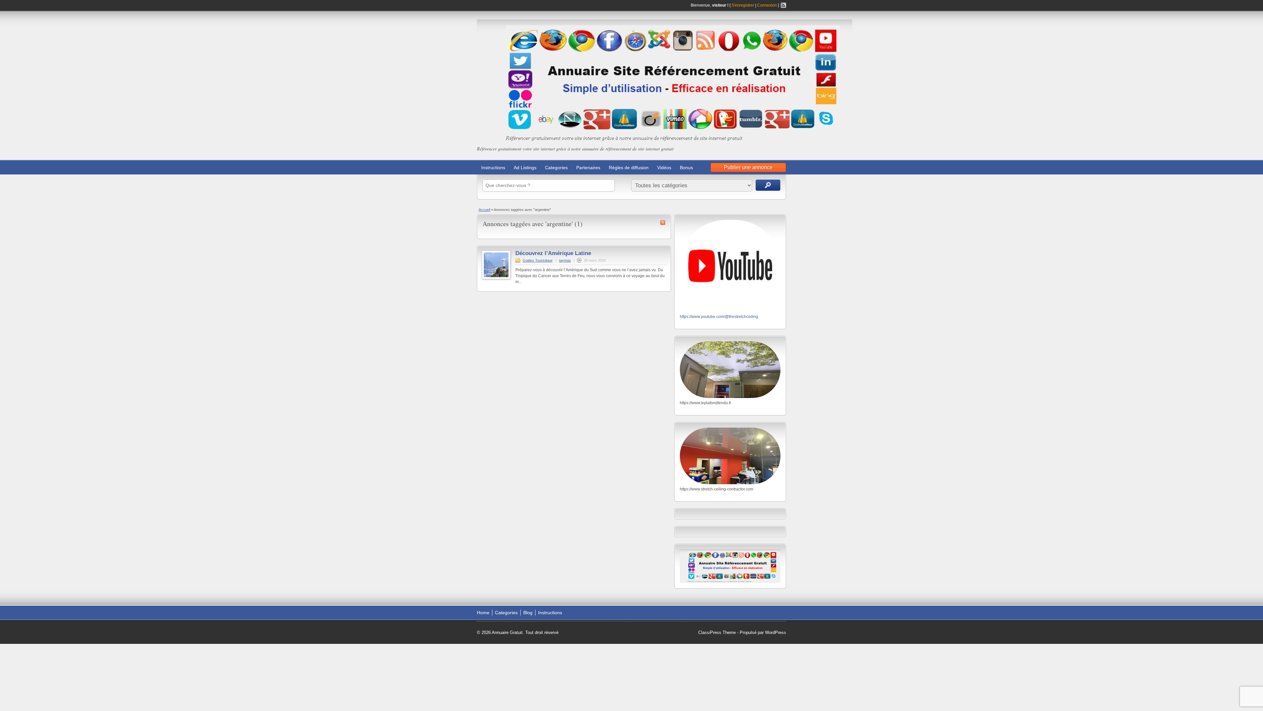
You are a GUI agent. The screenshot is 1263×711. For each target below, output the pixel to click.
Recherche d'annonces (767, 185)
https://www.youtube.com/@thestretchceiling (719, 316)
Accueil (484, 210)
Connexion (767, 5)
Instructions (493, 167)
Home (483, 612)
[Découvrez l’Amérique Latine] (496, 278)
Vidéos (664, 167)
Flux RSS (783, 5)
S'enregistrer (742, 5)
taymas (565, 260)
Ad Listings (525, 167)
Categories (556, 167)
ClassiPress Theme (717, 632)
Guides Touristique (538, 260)
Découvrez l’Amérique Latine (553, 253)
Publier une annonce (748, 167)
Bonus (686, 167)
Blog (527, 612)
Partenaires (588, 167)
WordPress (775, 632)
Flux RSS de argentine (662, 222)
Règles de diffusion (629, 167)
